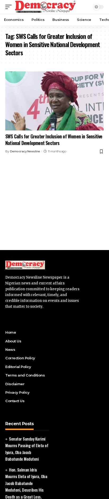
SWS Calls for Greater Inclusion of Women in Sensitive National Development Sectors (53, 139)
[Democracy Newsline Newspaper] (45, 7)
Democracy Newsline (25, 151)
